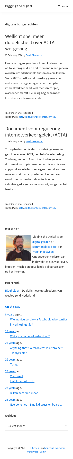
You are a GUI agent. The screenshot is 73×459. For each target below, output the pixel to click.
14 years (10, 331)
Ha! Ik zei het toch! (22, 381)
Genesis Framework (54, 448)
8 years (9, 314)
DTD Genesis (34, 448)
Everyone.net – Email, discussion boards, (36, 404)
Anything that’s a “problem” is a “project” (36, 348)
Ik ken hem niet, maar (24, 393)
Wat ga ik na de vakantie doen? (30, 336)
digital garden (41, 242)
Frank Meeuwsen (43, 252)
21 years (10, 343)
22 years (10, 359)
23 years (10, 371)
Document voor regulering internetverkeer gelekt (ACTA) (36, 131)
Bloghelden (12, 290)
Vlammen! (16, 376)
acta (21, 116)
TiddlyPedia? (18, 353)
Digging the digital (18, 6)
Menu (65, 6)
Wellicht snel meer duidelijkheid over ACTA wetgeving (29, 42)
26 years (10, 399)
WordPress (32, 451)
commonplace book (44, 247)
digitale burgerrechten (35, 116)
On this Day (12, 307)
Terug (14, 364)
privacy (52, 116)
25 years (10, 388)
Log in (43, 451)
